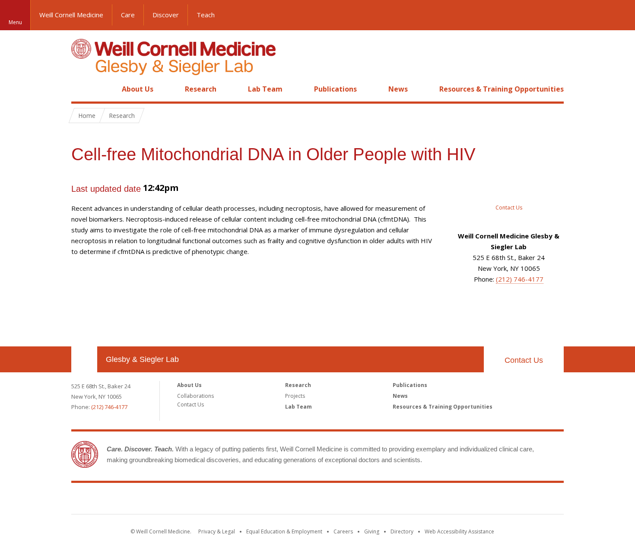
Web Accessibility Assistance (459, 531)
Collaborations (195, 396)
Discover (165, 14)
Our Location (84, 359)
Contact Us (524, 360)
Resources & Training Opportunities (501, 89)
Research (200, 89)
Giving (371, 531)
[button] (620, 15)
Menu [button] (15, 22)
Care (128, 14)
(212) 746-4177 (519, 279)
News (398, 89)
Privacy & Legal (216, 531)
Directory (402, 531)
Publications (335, 89)
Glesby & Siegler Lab (142, 359)
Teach (206, 14)
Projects (295, 396)
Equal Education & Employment (284, 531)
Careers (343, 531)
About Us (137, 89)
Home (81, 89)
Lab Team (265, 89)
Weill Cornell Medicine (71, 14)
